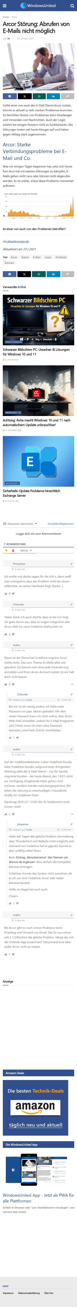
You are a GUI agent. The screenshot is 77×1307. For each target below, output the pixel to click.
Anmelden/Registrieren (60, 523)
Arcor (14, 256)
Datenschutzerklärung (29, 1292)
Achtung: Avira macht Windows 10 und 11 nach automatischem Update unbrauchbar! (36, 422)
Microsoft (12, 483)
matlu (29, 699)
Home (6, 16)
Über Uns (48, 1292)
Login (48, 256)
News (14, 16)
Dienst (25, 256)
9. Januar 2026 (11, 359)
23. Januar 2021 (25, 38)
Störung (9, 262)
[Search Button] (72, 5)
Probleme (61, 256)
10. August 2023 (11, 501)
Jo (8, 38)
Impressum (8, 1292)
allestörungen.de (18, 241)
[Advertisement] (38, 1027)
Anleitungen (13, 342)
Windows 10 (13, 412)
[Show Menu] (4, 5)
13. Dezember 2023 (12, 430)
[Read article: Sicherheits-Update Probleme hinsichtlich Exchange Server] (38, 461)
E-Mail (37, 256)
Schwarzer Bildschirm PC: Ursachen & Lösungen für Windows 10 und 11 (36, 351)
